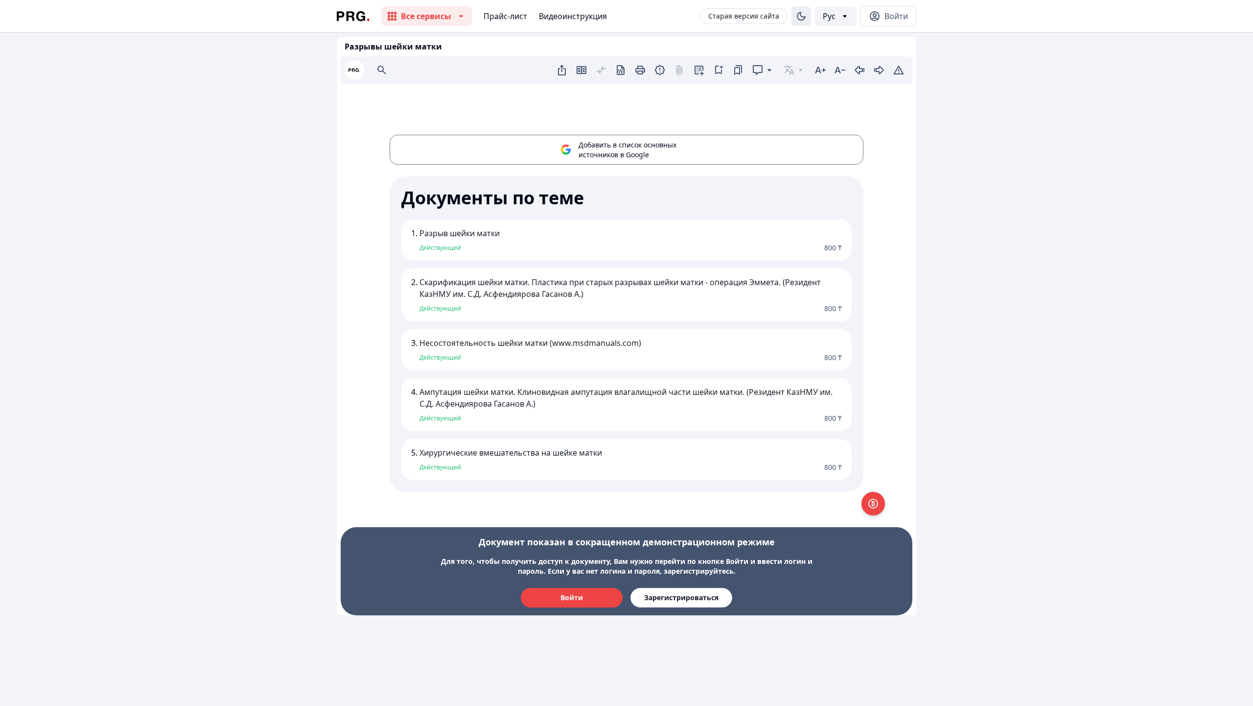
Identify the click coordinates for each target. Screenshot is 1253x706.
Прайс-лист (505, 16)
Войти (571, 597)
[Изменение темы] (801, 16)
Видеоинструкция (573, 16)
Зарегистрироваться (681, 597)
